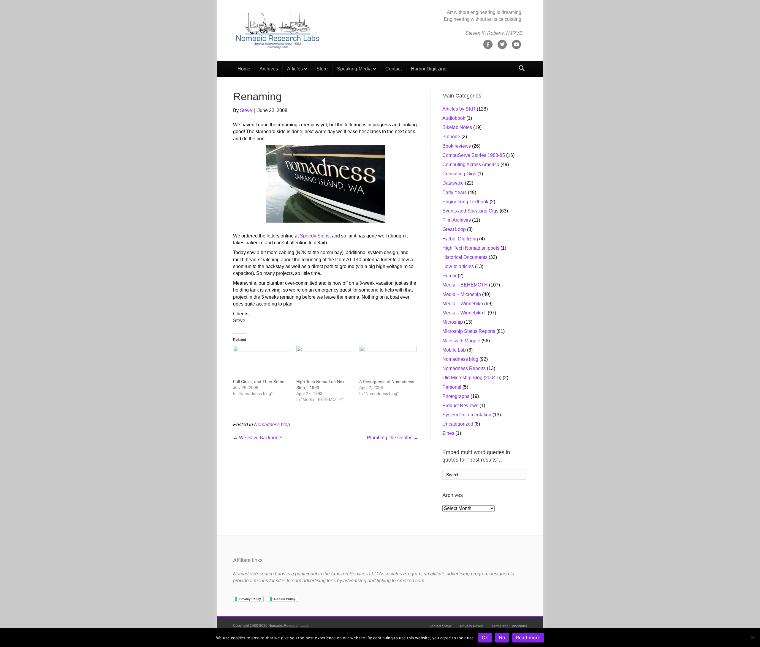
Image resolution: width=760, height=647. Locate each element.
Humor (449, 275)
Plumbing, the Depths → (392, 437)
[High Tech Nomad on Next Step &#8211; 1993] (325, 362)
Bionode (451, 136)
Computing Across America (470, 164)
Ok (485, 637)
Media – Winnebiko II (464, 312)
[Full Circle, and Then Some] (261, 362)
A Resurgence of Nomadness (386, 381)
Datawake (453, 182)
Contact (393, 68)
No (502, 637)
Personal (451, 387)
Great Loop (454, 229)
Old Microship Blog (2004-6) (471, 377)
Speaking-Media (354, 68)
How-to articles (458, 266)
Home (244, 68)
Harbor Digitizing (428, 68)
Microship (452, 322)
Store (322, 68)
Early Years (454, 192)
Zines (448, 433)
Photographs (455, 396)
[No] (753, 637)
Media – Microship (461, 294)
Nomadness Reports (464, 368)
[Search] (521, 68)
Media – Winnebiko (462, 303)
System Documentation (466, 414)
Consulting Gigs (459, 173)
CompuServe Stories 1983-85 (473, 155)
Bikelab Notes (457, 127)
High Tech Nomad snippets (470, 248)
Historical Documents (464, 257)
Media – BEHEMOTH (465, 284)
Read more (528, 637)
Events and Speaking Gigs (470, 210)
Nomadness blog (272, 424)
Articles (295, 68)
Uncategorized (457, 423)
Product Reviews (460, 405)
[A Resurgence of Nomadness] (388, 362)
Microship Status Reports (468, 331)
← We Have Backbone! (257, 437)
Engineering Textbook (465, 201)
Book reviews (456, 146)
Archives (268, 68)
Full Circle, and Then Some (258, 381)
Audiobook (453, 118)
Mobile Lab (454, 349)
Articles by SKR (459, 108)
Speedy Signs (315, 235)
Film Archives (456, 220)
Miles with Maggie (461, 340)
